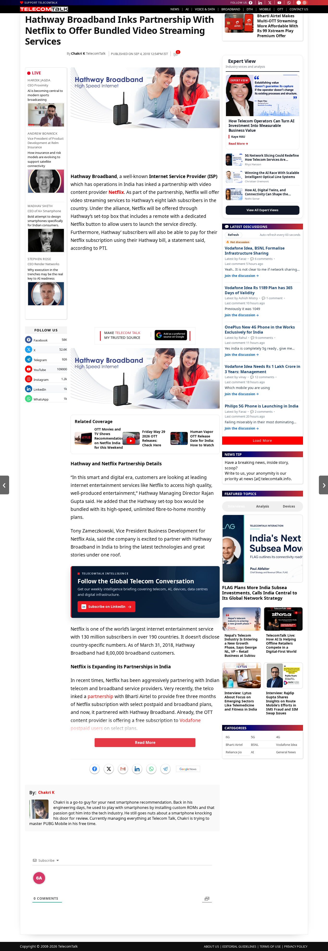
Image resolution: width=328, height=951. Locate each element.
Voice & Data (205, 9)
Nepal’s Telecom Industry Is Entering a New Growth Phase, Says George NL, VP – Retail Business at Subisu (241, 645)
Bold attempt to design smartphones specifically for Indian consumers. (45, 220)
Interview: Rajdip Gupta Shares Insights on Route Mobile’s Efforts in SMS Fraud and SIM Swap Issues (282, 703)
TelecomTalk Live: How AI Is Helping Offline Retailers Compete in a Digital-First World (281, 643)
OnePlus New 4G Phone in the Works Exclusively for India (260, 330)
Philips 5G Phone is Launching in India (261, 406)
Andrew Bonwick (42, 133)
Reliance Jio (234, 752)
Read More (145, 742)
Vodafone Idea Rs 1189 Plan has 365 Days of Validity (258, 290)
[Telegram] (165, 769)
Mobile (265, 9)
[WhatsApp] (151, 769)
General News (286, 752)
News (174, 9)
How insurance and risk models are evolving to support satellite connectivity (44, 159)
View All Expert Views (262, 210)
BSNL (255, 744)
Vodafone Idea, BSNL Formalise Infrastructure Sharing (255, 251)
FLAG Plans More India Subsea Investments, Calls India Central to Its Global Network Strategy (259, 593)
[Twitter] (109, 769)
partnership (100, 696)
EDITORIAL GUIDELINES (239, 946)
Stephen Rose (39, 259)
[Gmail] (123, 769)
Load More (262, 440)
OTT (280, 9)
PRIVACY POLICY (295, 946)
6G (228, 737)
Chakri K (78, 53)
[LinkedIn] (137, 769)
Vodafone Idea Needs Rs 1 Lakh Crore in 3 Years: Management (262, 369)
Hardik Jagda (39, 80)
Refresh (233, 235)
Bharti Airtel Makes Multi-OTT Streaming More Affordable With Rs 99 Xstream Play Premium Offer (277, 25)
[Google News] (188, 769)
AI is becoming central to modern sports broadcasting (45, 95)
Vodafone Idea (286, 744)
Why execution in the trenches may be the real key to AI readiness (45, 274)
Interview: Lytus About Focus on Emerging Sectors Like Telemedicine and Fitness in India (241, 701)
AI (187, 9)
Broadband (230, 9)
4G (278, 737)
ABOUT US (211, 946)
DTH (250, 9)
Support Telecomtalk (41, 2)
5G (253, 737)
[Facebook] (94, 769)
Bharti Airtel (234, 744)
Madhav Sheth (40, 206)
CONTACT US (299, 9)
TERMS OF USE (270, 946)
